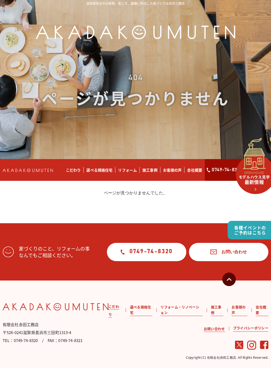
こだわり (73, 170)
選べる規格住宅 (99, 170)
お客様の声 (172, 170)
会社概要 (194, 170)
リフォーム (127, 170)
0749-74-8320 (227, 170)
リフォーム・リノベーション (179, 309)
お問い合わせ (234, 252)
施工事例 (149, 170)
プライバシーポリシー (250, 327)
